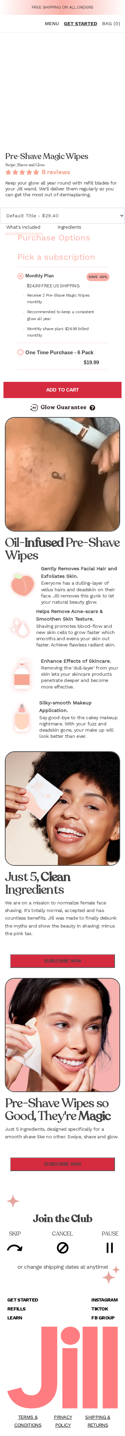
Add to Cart (62, 390)
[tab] (24, 227)
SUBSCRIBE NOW (62, 960)
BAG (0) (111, 23)
